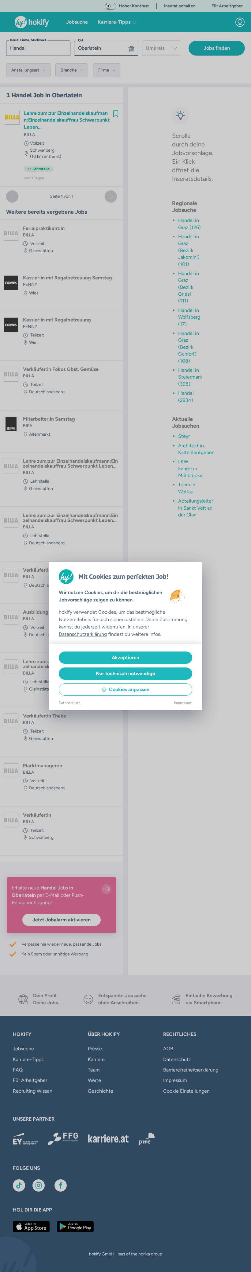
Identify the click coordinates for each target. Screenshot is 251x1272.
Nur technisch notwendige (125, 673)
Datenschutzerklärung (83, 634)
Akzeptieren (125, 657)
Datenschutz (69, 703)
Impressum (183, 703)
